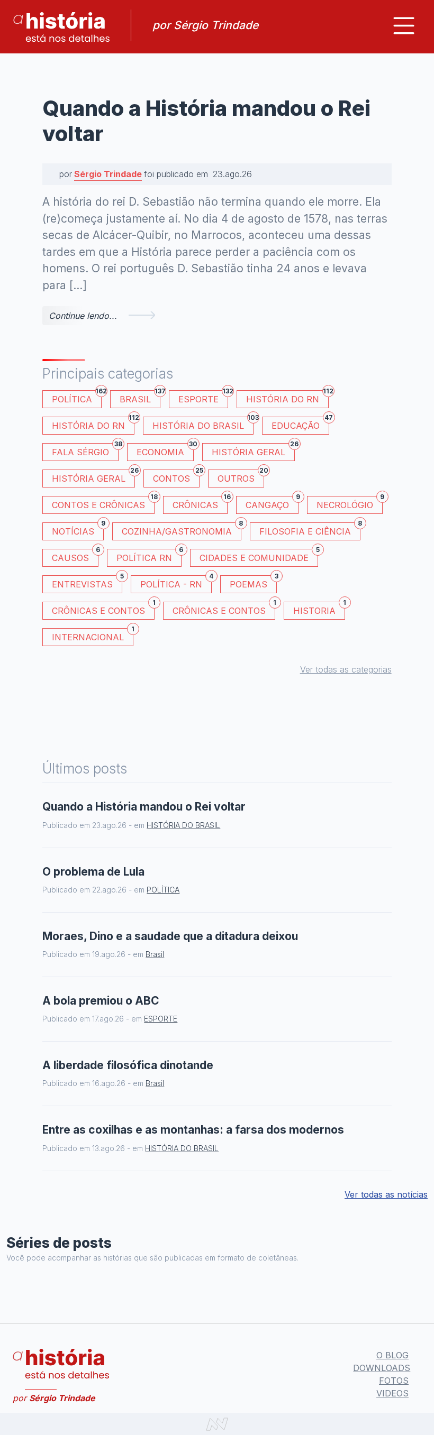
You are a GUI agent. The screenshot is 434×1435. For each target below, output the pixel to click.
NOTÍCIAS (78, 529)
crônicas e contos (224, 609)
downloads (381, 1368)
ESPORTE (203, 397)
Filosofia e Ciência (309, 529)
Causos (75, 556)
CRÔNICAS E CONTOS (103, 609)
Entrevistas (87, 582)
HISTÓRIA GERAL (93, 477)
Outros (241, 477)
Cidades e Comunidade (259, 556)
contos (176, 477)
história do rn (93, 424)
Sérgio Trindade (108, 174)
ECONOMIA (165, 450)
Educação (300, 424)
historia (319, 609)
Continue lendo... (83, 315)
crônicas (200, 503)
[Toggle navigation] (403, 25)
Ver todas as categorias (346, 669)
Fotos (394, 1380)
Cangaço (272, 503)
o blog (392, 1355)
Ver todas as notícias (386, 1194)
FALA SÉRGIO (85, 450)
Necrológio (350, 503)
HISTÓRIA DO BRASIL (203, 424)
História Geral (253, 450)
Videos (392, 1393)
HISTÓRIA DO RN (287, 397)
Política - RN (176, 582)
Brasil (140, 397)
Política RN (149, 556)
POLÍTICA (77, 397)
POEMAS (253, 582)
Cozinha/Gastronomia (181, 529)
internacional (92, 635)
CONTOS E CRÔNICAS (103, 503)
